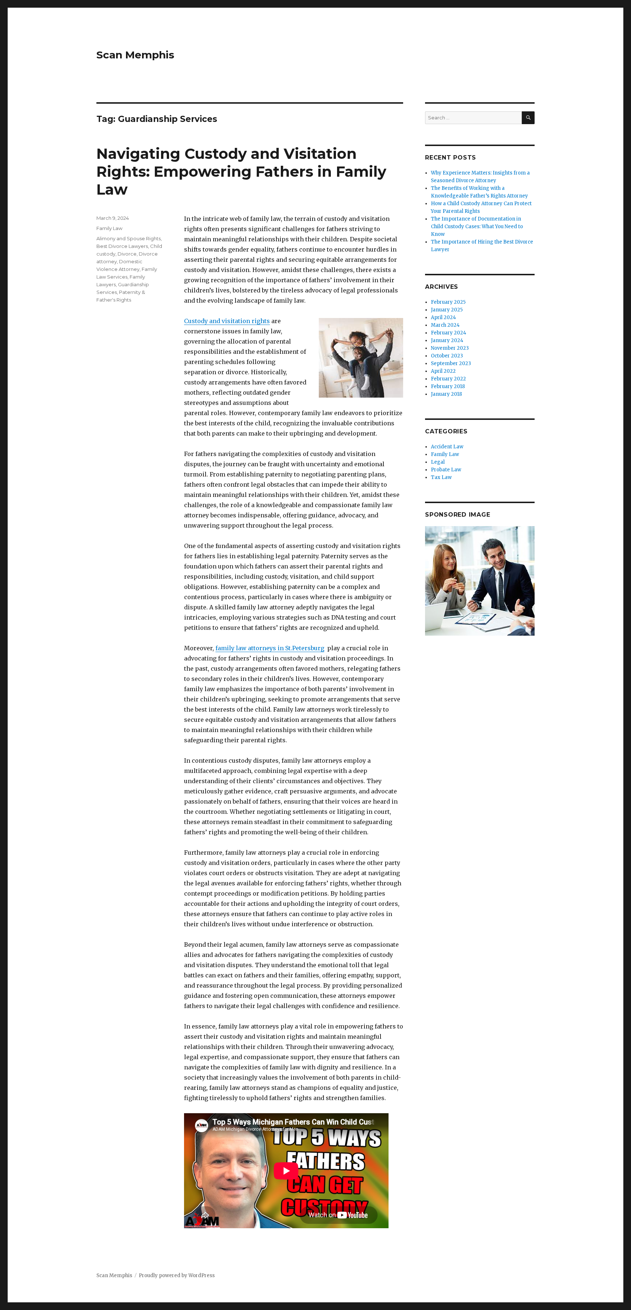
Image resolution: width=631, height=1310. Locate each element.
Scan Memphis (135, 55)
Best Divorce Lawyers (122, 246)
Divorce (127, 254)
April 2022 (443, 371)
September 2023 (451, 363)
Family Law (109, 228)
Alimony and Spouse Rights (128, 238)
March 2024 (445, 325)
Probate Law (446, 470)
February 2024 (448, 333)
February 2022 (448, 379)
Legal (438, 462)
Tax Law (441, 477)
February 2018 (448, 386)
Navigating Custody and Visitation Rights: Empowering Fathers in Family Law (241, 171)
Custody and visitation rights (227, 321)
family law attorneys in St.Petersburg (269, 648)
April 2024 (443, 317)
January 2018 (446, 394)
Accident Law (447, 447)
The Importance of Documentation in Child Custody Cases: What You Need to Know (477, 226)
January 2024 (447, 340)
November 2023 (450, 348)
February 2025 (448, 302)
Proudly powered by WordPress (177, 1275)
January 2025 (447, 310)
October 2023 (447, 356)
